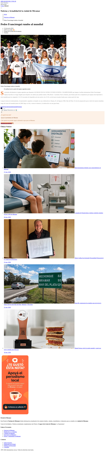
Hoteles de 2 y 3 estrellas (10, 432)
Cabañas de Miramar (9, 433)
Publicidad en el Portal (10, 444)
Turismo (20, 106)
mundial (15, 106)
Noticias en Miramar (9, 17)
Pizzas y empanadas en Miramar (12, 436)
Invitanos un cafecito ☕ (7, 123)
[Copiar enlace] (2, 108)
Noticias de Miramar (9, 430)
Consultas (6, 447)
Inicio (5, 14)
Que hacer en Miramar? (10, 434)
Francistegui (7, 106)
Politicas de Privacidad (10, 445)
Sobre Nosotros (8, 442)
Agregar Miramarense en (9, 110)
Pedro (2, 106)
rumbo (11, 106)
